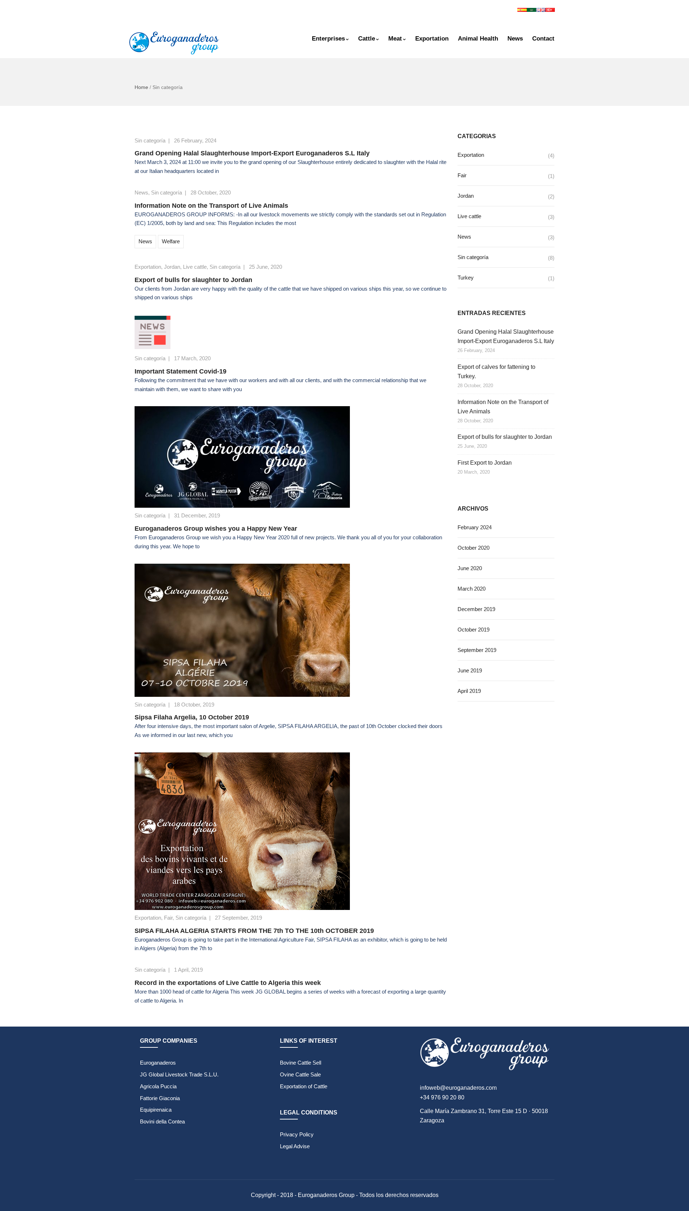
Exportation (432, 38)
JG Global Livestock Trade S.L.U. (179, 1074)
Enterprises (328, 38)
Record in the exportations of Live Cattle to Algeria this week (228, 982)
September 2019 (477, 650)
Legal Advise (295, 1146)
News (515, 38)
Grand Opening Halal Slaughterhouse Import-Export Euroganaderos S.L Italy (252, 153)
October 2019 (473, 629)
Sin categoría (150, 140)
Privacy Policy (297, 1134)
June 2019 (470, 670)
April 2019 (469, 691)
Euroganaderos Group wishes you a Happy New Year (216, 528)
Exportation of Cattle (303, 1086)
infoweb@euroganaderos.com (458, 1088)
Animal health (478, 38)
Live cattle (195, 267)
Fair (168, 918)
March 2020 (472, 589)
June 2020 (470, 568)
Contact (543, 38)
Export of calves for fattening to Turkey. (496, 371)
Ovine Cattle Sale (300, 1074)
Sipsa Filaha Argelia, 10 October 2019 (192, 717)
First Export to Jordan (485, 463)
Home (141, 87)
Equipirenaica (156, 1110)
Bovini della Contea (162, 1121)
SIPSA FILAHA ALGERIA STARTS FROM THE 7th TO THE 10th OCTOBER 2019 (254, 930)
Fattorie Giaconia (160, 1098)
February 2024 (475, 527)
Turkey (466, 277)
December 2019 (476, 609)
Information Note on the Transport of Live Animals (211, 205)
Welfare (171, 241)
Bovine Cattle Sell (300, 1063)
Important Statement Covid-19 (180, 371)
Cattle (366, 38)
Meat (395, 38)
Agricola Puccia (158, 1086)
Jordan (172, 267)
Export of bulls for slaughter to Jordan (193, 279)
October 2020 (473, 548)
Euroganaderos (158, 1063)
